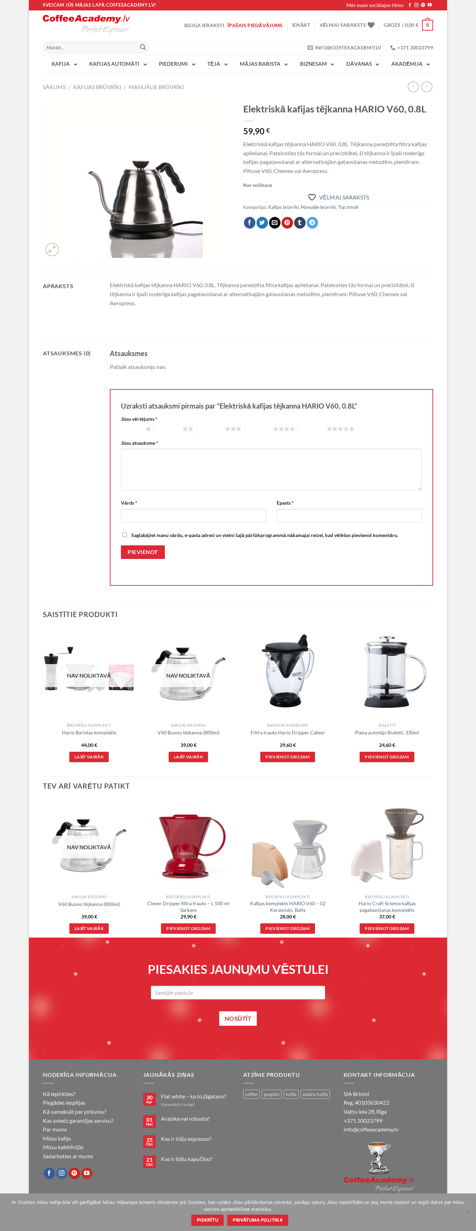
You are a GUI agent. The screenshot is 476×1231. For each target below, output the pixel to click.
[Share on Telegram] (312, 223)
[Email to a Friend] (275, 223)
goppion (271, 1094)
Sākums (54, 87)
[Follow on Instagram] (416, 5)
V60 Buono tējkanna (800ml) (189, 732)
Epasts (285, 503)
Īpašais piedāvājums (255, 25)
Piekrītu (207, 1220)
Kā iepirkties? (59, 1093)
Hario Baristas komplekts (89, 732)
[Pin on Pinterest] (287, 223)
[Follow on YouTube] (430, 5)
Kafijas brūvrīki (97, 87)
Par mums (55, 1129)
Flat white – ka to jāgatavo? (193, 1096)
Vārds (129, 503)
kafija (291, 1094)
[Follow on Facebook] (410, 5)
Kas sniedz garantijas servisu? (78, 1120)
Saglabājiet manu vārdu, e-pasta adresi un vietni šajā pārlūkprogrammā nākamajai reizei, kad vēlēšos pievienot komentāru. (264, 535)
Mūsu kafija (57, 1138)
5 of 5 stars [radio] (312, 429)
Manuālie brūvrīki (156, 87)
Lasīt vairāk (89, 757)
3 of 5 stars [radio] (211, 429)
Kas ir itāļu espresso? (186, 1138)
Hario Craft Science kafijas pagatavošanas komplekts (387, 906)
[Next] (433, 700)
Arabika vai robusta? (185, 1118)
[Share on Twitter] (262, 223)
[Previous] (43, 700)
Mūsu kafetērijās (63, 1147)
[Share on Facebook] (249, 223)
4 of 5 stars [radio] (259, 429)
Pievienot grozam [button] (288, 757)
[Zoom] (52, 250)
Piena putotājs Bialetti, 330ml (387, 732)
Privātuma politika (258, 1220)
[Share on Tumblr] (300, 223)
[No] (467, 1214)
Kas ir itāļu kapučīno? (186, 1158)
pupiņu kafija (315, 1094)
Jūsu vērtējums (139, 419)
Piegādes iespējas (64, 1102)
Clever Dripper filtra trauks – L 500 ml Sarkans (188, 906)
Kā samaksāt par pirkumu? (74, 1111)
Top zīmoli (348, 207)
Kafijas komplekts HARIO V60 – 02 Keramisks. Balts (287, 906)
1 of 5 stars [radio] (131, 429)
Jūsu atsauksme (139, 443)
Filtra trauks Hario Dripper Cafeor (288, 732)
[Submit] (143, 48)
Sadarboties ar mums (68, 1156)
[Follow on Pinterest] (423, 5)
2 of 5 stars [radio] (168, 429)
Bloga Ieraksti (204, 25)
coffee (251, 1094)
